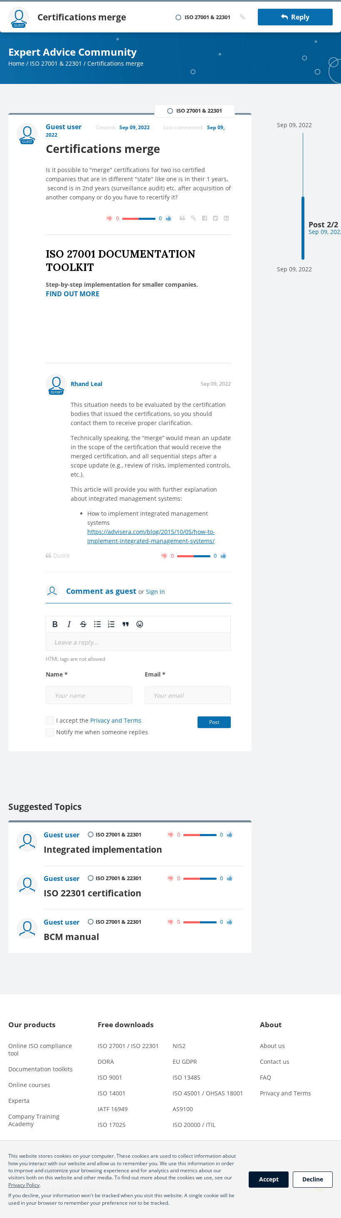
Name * (57, 674)
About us (272, 1046)
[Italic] (69, 624)
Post (214, 722)
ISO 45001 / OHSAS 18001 (208, 1093)
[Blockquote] (126, 624)
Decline (312, 1179)
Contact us (274, 1061)
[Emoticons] (140, 624)
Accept (269, 1179)
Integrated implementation (103, 849)
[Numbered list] (111, 624)
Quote (60, 555)
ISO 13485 (186, 1077)
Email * (155, 674)
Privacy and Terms (115, 720)
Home (16, 63)
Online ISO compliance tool (40, 1049)
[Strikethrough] (83, 624)
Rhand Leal (86, 384)
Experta (19, 1101)
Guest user (61, 834)
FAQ (265, 1077)
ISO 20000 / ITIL (194, 1125)
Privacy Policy (24, 1184)
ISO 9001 (110, 1077)
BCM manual (71, 936)
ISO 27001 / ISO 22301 (128, 1046)
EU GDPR (185, 1061)
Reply (298, 17)
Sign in (155, 591)
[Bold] (55, 624)
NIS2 (179, 1046)
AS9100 (183, 1109)
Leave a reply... (76, 642)
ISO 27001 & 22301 (56, 63)
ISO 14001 (112, 1093)
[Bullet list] (97, 624)
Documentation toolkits (40, 1069)
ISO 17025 (112, 1125)
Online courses (29, 1085)
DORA (106, 1061)
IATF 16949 (113, 1109)
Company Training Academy (33, 1120)
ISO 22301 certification (92, 893)
